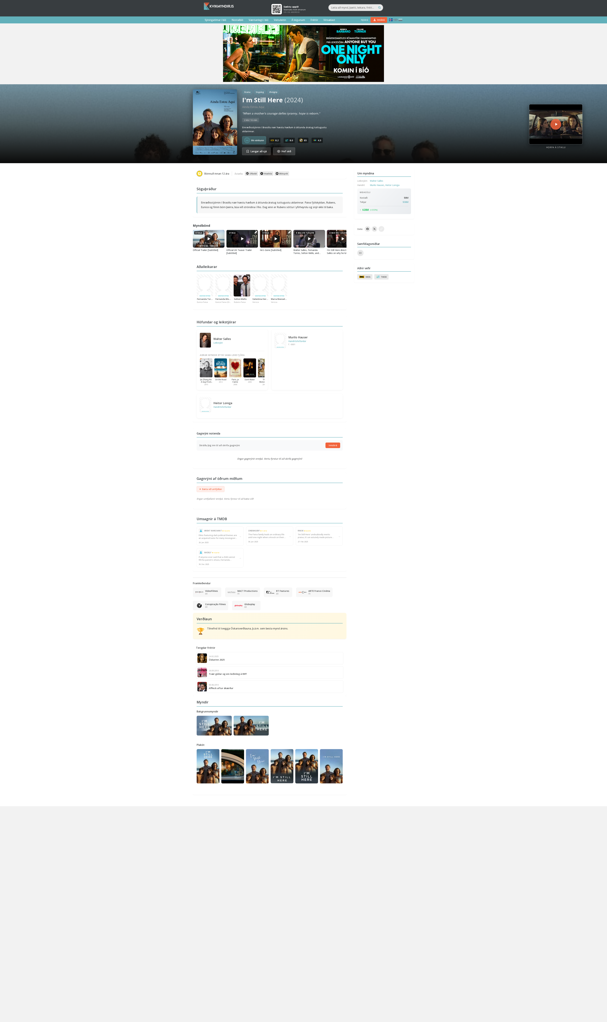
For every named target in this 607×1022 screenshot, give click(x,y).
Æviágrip (273, 92)
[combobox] (355, 7)
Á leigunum (298, 20)
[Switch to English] (396, 19)
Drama (247, 92)
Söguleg (260, 92)
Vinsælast (329, 20)
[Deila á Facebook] (367, 229)
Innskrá (333, 445)
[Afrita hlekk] (381, 229)
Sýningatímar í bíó (215, 20)
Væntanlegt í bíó (258, 20)
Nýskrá (364, 19)
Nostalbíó (237, 20)
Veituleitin (280, 20)
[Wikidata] (360, 253)
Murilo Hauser (298, 337)
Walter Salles (222, 339)
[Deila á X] (374, 229)
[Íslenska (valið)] (391, 19)
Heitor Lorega (222, 403)
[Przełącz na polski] (400, 19)
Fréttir (314, 20)
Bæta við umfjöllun (210, 489)
